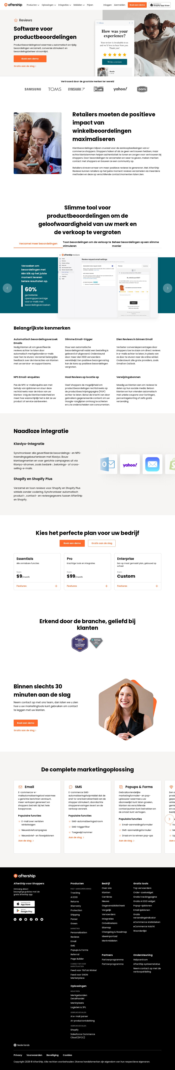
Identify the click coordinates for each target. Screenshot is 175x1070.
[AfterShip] (14, 5)
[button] (7, 288)
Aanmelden (119, 5)
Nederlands (23, 1045)
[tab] (38, 243)
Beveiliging (52, 1055)
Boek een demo (137, 5)
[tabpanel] (87, 329)
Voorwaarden (34, 1055)
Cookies (67, 1055)
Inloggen (107, 5)
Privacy (18, 1055)
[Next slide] (169, 819)
